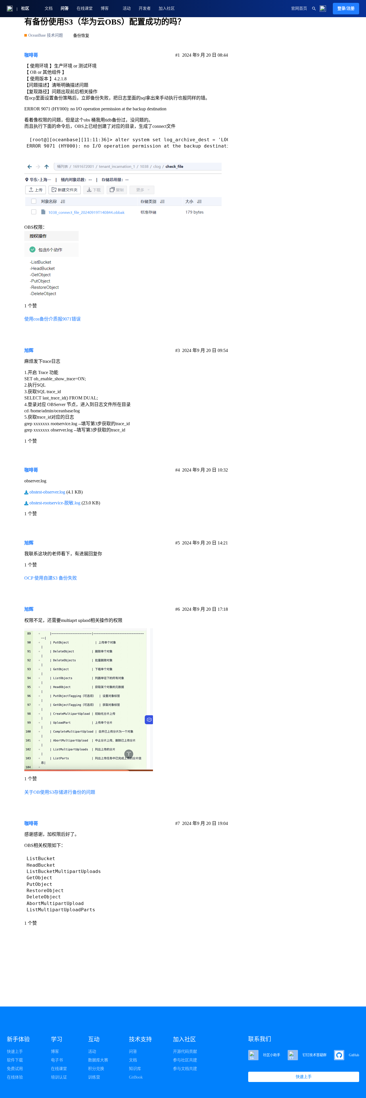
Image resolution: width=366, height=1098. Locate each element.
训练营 (94, 1077)
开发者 (145, 8)
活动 (127, 8)
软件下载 (15, 1060)
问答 (65, 8)
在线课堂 (85, 8)
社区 (25, 8)
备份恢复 (81, 35)
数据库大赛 (98, 1060)
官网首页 (299, 8)
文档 (49, 8)
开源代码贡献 (185, 1051)
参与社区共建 (185, 1060)
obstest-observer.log (47, 492)
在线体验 (15, 1077)
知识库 (135, 1069)
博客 (55, 1051)
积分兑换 (96, 1069)
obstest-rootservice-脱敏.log (54, 502)
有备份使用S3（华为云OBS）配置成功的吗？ (104, 21)
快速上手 (15, 1051)
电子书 (57, 1060)
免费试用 (15, 1069)
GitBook (136, 1077)
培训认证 (59, 1077)
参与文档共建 (185, 1069)
